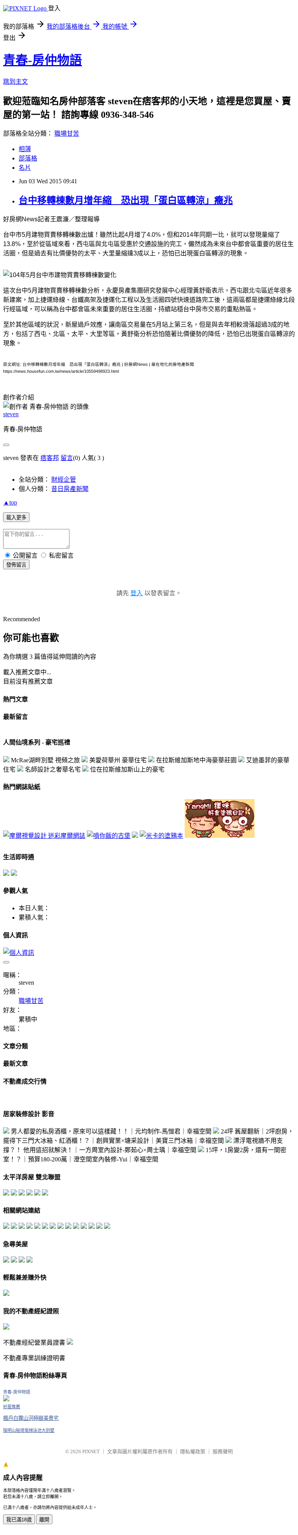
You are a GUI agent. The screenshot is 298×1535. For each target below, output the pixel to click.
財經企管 (63, 479)
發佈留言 (16, 565)
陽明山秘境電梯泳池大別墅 (28, 1430)
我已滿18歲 (19, 1520)
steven (11, 414)
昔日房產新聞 (69, 489)
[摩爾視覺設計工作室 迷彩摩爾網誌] (44, 835)
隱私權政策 (192, 1451)
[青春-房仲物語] (6, 1399)
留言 (67, 458)
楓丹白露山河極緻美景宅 (31, 1418)
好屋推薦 (11, 1406)
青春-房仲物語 (42, 60)
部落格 (28, 158)
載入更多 (16, 517)
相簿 (25, 149)
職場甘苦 (66, 133)
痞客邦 (49, 458)
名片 (25, 167)
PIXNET (91, 1451)
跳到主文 (15, 81)
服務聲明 (223, 1451)
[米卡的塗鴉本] (161, 835)
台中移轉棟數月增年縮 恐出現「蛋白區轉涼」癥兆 (126, 200)
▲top (10, 502)
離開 (44, 1520)
